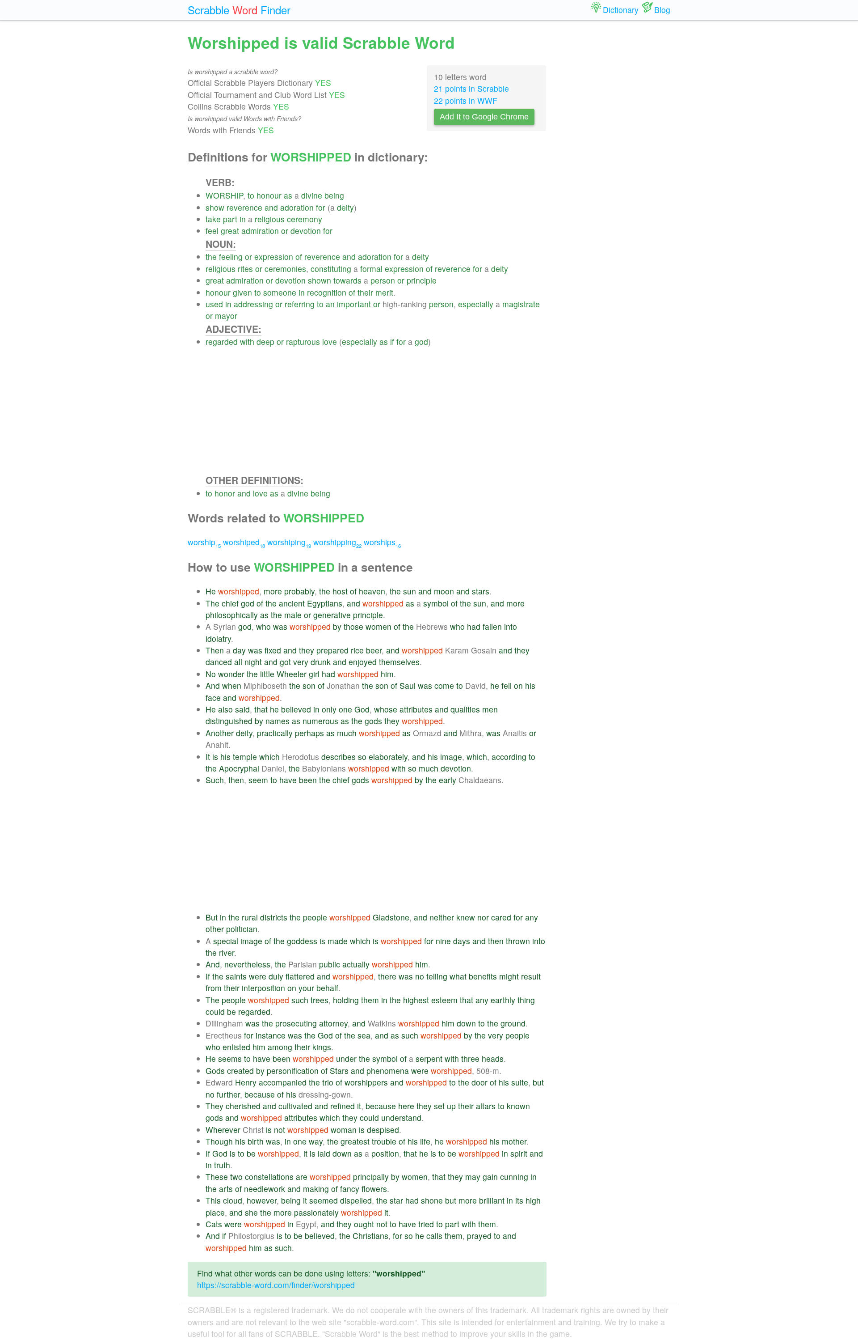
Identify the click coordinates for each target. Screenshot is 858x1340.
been (308, 779)
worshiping (289, 541)
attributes (416, 709)
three (470, 1058)
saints (236, 976)
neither (441, 917)
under (346, 1058)
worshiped (244, 541)
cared (501, 917)
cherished (243, 1105)
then (236, 779)
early (447, 779)
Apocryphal (239, 768)
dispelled (356, 1200)
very (300, 661)
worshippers (366, 1082)
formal (371, 268)
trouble (384, 1141)
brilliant (492, 1200)
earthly (503, 999)
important (354, 304)
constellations (269, 1176)
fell (506, 685)
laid (324, 1153)
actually (356, 964)
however (262, 1200)
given (242, 292)
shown (319, 280)
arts (226, 1188)
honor (224, 493)
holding (346, 999)
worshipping (337, 541)
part (230, 219)
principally (371, 1176)
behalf (327, 987)
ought (364, 1224)
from (214, 987)
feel (212, 230)
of (298, 256)
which (269, 756)
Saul (408, 685)
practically (275, 732)
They (214, 1105)
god (421, 341)
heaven (372, 591)
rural (250, 917)
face (213, 697)
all (238, 661)
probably (299, 591)
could (215, 1011)
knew (465, 917)
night (253, 661)
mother (514, 1141)
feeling (231, 256)
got (285, 661)
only (329, 709)
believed (296, 709)
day (239, 650)
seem (258, 779)
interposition (263, 987)
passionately (316, 1212)
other (215, 928)
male (293, 614)
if (392, 341)
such (299, 999)
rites (245, 268)
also (225, 709)
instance (271, 1035)
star (396, 1200)
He (211, 591)
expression (273, 256)
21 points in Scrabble (471, 88)
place (215, 1212)
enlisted (236, 1046)
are (301, 1176)
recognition (326, 292)
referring (300, 304)
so (362, 756)
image (451, 756)
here (406, 1105)
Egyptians (324, 603)
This (213, 1200)
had (473, 626)
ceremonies (285, 268)
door (479, 1082)
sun (409, 591)
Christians (370, 1235)
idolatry (218, 638)
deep (265, 341)
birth (256, 1141)
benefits (483, 976)
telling (436, 976)
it (359, 1105)
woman (344, 1129)
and (271, 207)
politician (241, 928)
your (306, 987)
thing (526, 999)
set (439, 1105)
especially (475, 304)
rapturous (303, 341)
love (329, 341)
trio (327, 1082)
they (306, 650)
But (212, 917)
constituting (331, 268)
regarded (222, 341)
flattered (300, 976)
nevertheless (247, 964)
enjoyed (363, 661)
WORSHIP (224, 195)
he (494, 685)
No (211, 673)
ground (513, 1023)
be (231, 1011)
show (215, 207)
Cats (214, 1224)
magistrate (521, 304)
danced (219, 661)
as (288, 195)
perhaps (309, 732)
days (461, 940)
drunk (321, 661)
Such (215, 779)
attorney (333, 1023)
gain (490, 1176)
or (284, 230)
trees (319, 999)
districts (273, 917)
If (208, 976)
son (309, 685)
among (280, 1046)
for (320, 207)
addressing (253, 304)
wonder (231, 673)
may (472, 1176)
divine (311, 195)
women (378, 626)
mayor (226, 315)
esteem (444, 999)
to (251, 195)
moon (444, 591)
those (353, 626)
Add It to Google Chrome (484, 116)
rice (357, 650)
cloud (232, 1200)
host (340, 591)
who (263, 626)
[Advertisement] (376, 410)
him (387, 673)
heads (493, 1058)
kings (321, 1046)
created (240, 1070)
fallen (492, 626)
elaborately (388, 756)
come (444, 685)
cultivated (295, 1105)
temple (245, 756)
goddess (302, 940)
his (530, 685)
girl (314, 673)
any (531, 917)
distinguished (229, 720)
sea (364, 1035)
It (208, 756)
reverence (244, 207)
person (382, 280)
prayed (479, 1235)
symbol (436, 603)
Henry (246, 1082)
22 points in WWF (465, 100)
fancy (349, 1188)
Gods (215, 1070)
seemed (323, 1200)
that (261, 709)
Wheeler (292, 673)
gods (373, 720)
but (538, 1082)
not (279, 1129)
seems (230, 1058)
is (215, 756)
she (251, 1212)
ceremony (304, 219)
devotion (305, 230)
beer (374, 650)
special (225, 940)
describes (338, 756)
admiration (260, 230)
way (316, 1141)
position (385, 1153)
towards (347, 280)
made (338, 940)
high (533, 1200)
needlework (264, 1188)
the (211, 256)
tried (426, 1224)
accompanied (283, 1082)
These (217, 1176)
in (243, 219)
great (230, 230)
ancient (292, 603)
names (277, 720)
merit (384, 292)
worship (204, 541)
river (226, 952)
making (316, 1188)
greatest (355, 1141)
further (228, 1094)
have (288, 779)
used (214, 304)
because (259, 1094)
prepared (332, 650)
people (315, 917)
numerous (320, 720)
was (280, 626)
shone (432, 1200)
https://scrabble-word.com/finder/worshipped (276, 1284)
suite (519, 1082)
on (518, 685)
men (490, 709)
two (236, 1176)
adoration (297, 207)
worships (382, 541)
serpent (429, 1058)
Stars (339, 1070)
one (345, 709)
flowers (374, 1188)
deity (345, 207)
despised (383, 1129)
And (213, 685)
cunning (514, 1176)
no (419, 976)
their (365, 292)
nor (483, 917)
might (509, 976)
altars (486, 1105)
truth (222, 1164)
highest (416, 999)
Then (215, 650)
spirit (518, 1153)
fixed (273, 650)
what (458, 976)
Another (220, 732)
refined (342, 1105)
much (347, 732)
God (362, 709)
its (519, 1200)
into (510, 626)
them (370, 999)
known (518, 1105)
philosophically (232, 614)
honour (269, 195)
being (334, 195)
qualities (465, 709)
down (466, 1023)
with (247, 341)
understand (401, 1117)
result (531, 976)
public (329, 964)
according (509, 756)
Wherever (223, 1129)
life (425, 1141)
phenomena (387, 1070)
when (231, 685)
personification (293, 1070)
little (267, 673)
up (451, 1105)
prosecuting (296, 1023)
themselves (399, 661)
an (330, 304)
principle (422, 280)
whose (385, 709)
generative (332, 614)
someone (279, 292)
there (387, 976)
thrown (518, 940)
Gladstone (391, 917)
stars (480, 591)
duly (276, 976)
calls (434, 1235)
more (273, 591)
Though (219, 1141)
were (257, 976)
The (212, 603)
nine (443, 940)
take (213, 219)
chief (230, 603)
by (337, 626)
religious (270, 219)
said (242, 709)
